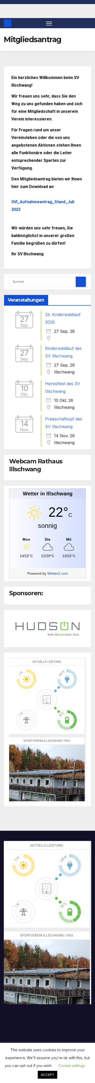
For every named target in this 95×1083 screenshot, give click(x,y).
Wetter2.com (57, 573)
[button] (88, 23)
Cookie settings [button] (71, 1065)
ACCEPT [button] (47, 1075)
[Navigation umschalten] (49, 23)
